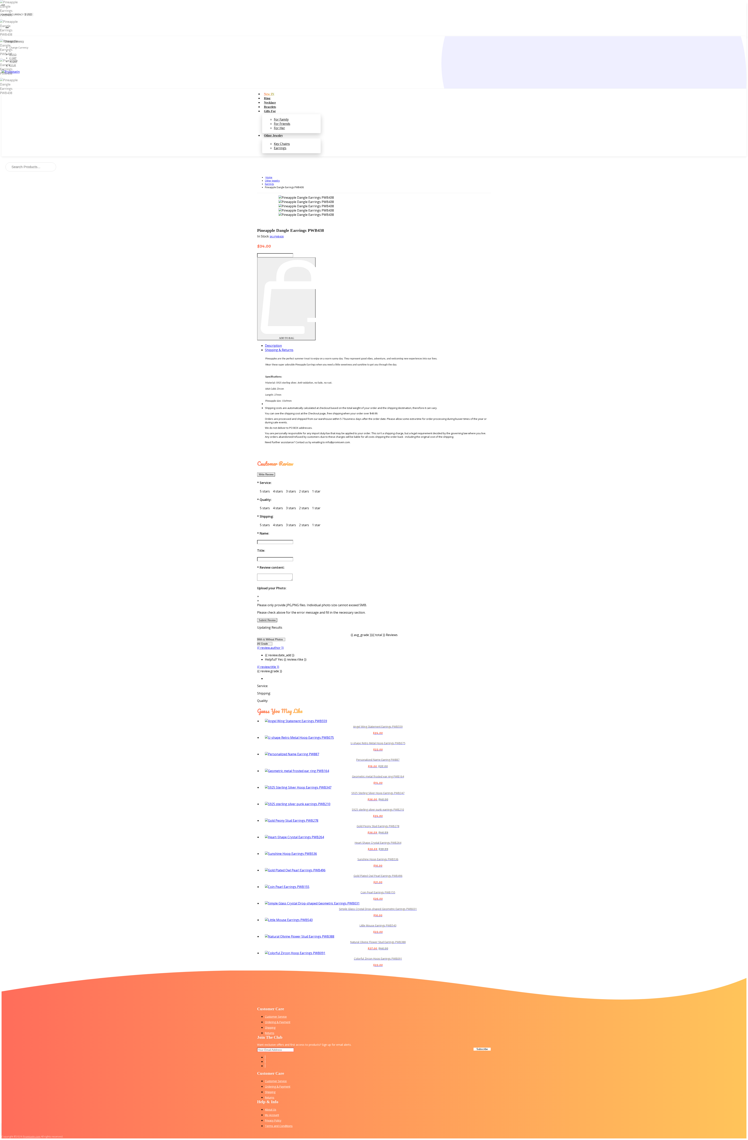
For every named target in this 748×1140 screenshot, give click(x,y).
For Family (281, 119)
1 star (316, 491)
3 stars (291, 491)
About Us (270, 1109)
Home (269, 177)
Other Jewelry (273, 135)
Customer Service (276, 1016)
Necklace (270, 102)
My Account (272, 1115)
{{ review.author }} (270, 648)
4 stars (278, 491)
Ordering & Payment (277, 1022)
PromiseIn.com (31, 1136)
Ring (267, 98)
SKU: (277, 236)
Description (273, 345)
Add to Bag (286, 338)
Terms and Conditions (279, 1126)
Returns (269, 1033)
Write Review (266, 474)
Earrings (280, 148)
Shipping (270, 1027)
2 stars (304, 491)
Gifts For (270, 111)
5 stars (265, 491)
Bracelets (270, 107)
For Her (279, 128)
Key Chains (282, 144)
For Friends (282, 124)
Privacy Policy (273, 1120)
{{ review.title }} (268, 667)
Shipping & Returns (279, 350)
